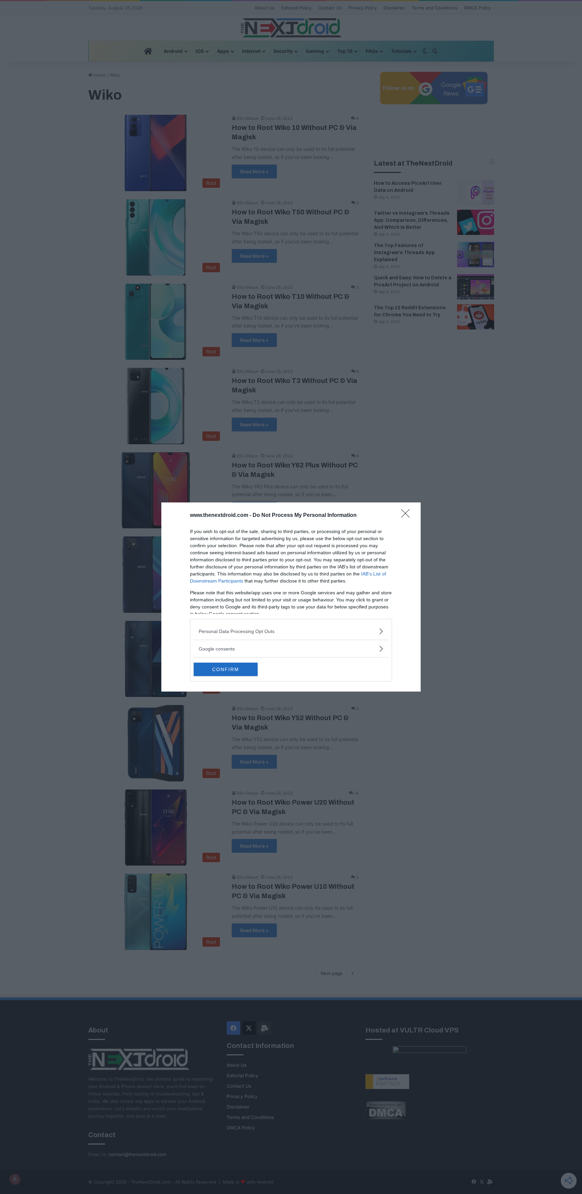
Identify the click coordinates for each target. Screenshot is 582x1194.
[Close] (407, 515)
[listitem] (291, 631)
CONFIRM (225, 669)
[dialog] (291, 597)
